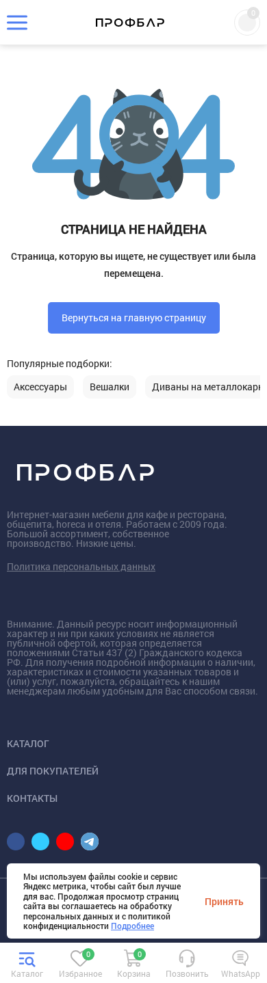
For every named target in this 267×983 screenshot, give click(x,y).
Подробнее (132, 925)
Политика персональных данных (81, 566)
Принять (224, 900)
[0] (80, 965)
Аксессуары (40, 387)
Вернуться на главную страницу (134, 317)
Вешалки (109, 387)
